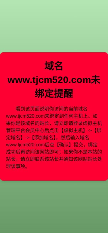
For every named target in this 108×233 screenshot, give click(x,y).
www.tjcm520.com (49, 79)
